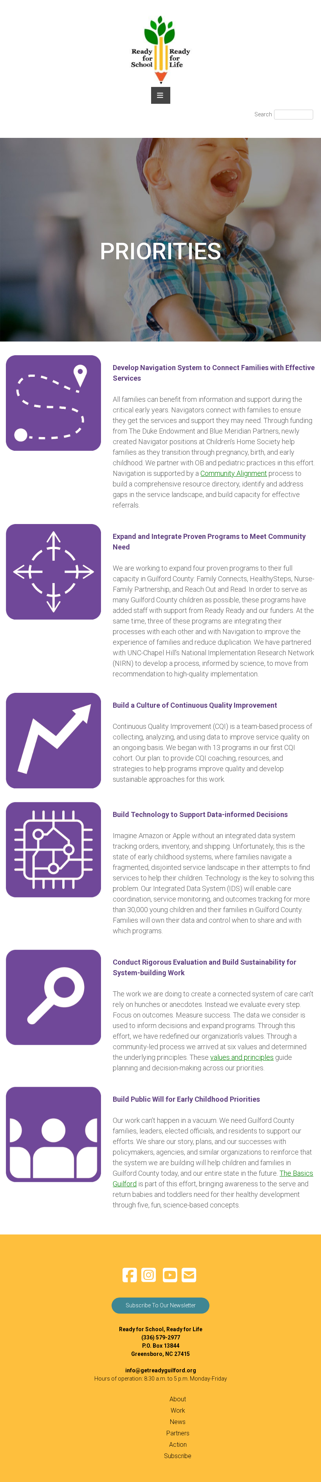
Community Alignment (233, 473)
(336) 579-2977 (160, 1337)
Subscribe (177, 1456)
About (178, 1399)
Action (178, 1444)
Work (178, 1410)
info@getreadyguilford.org (160, 1370)
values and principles (242, 1057)
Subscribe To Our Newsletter (161, 1305)
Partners (177, 1433)
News (178, 1422)
